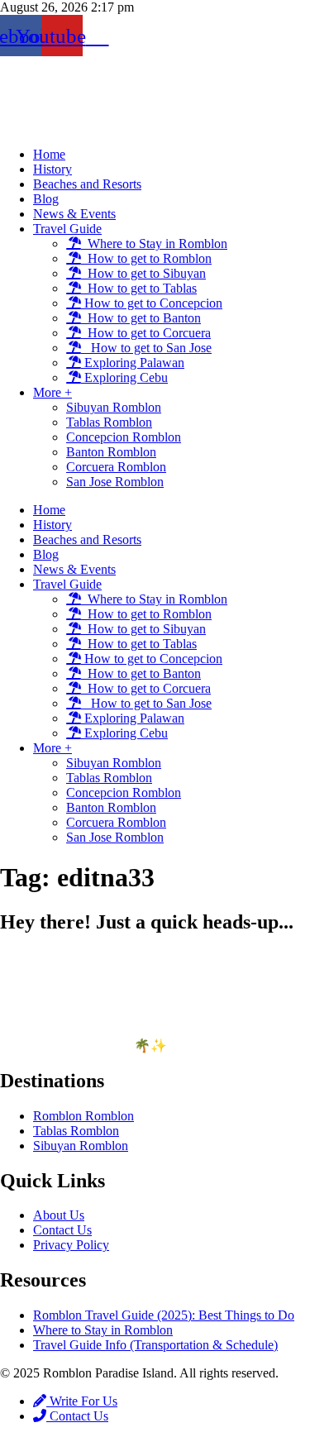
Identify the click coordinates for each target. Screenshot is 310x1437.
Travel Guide (67, 229)
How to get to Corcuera (146, 333)
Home (49, 154)
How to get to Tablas (139, 288)
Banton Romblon (111, 452)
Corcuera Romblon (116, 467)
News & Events (74, 214)
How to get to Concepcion (151, 303)
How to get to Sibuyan (143, 273)
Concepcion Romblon (123, 437)
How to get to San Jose (146, 348)
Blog (46, 199)
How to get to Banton (141, 318)
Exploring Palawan (132, 363)
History (52, 169)
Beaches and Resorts (87, 184)
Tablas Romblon (109, 422)
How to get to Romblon (146, 258)
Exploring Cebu (124, 377)
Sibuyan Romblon (113, 407)
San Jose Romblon (115, 482)
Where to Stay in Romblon (154, 243)
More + (52, 392)
